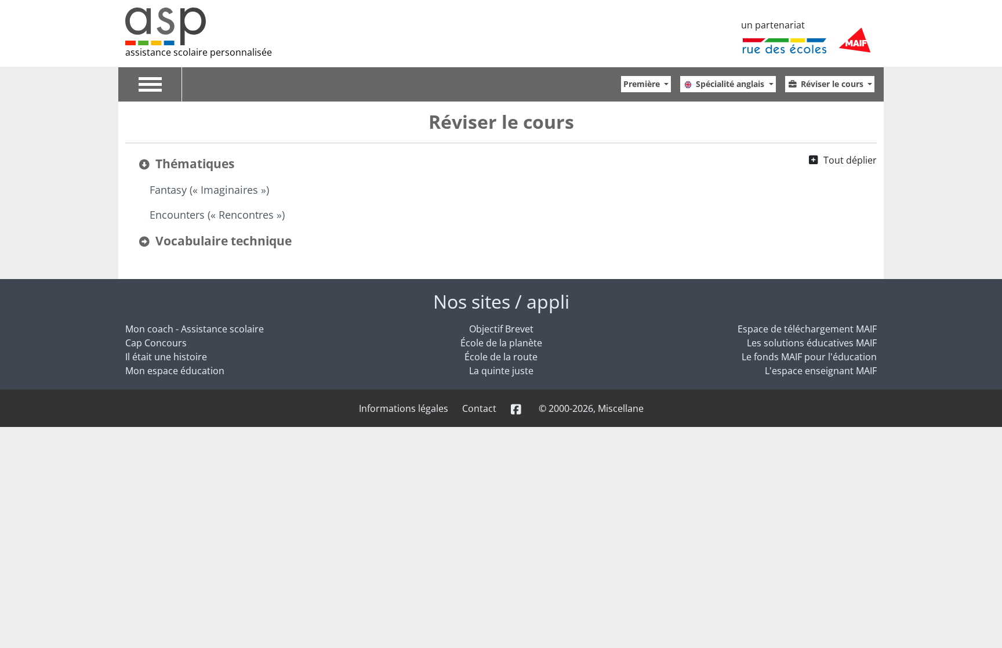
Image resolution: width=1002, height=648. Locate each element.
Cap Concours (156, 342)
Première (642, 83)
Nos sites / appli (501, 301)
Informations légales (403, 408)
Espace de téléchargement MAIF (807, 329)
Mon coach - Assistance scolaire (194, 329)
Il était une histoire (166, 356)
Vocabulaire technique (223, 241)
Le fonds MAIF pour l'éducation (809, 356)
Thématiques (194, 163)
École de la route (501, 356)
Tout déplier (850, 160)
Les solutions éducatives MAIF (812, 342)
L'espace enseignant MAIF (821, 370)
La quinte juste (501, 370)
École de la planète (501, 342)
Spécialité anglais (731, 83)
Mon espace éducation (174, 370)
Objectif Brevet (501, 329)
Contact (479, 408)
